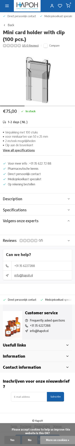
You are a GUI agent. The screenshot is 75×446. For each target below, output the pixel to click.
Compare (54, 45)
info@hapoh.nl (23, 275)
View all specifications (19, 150)
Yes (12, 440)
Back (11, 25)
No (30, 440)
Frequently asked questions (47, 320)
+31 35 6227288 (24, 266)
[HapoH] (27, 5)
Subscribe (55, 396)
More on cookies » (57, 440)
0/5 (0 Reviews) (30, 45)
